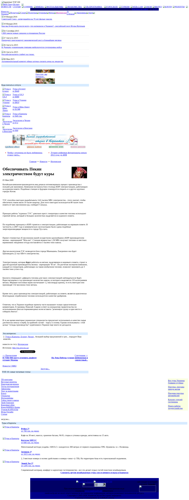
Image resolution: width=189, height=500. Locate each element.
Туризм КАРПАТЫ (9, 409)
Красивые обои (8, 405)
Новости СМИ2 (9, 366)
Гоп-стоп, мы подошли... (41, 74)
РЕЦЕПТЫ (180, 7)
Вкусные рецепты (9, 382)
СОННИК (28, 7)
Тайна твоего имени (10, 400)
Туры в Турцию (19, 100)
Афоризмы (5, 389)
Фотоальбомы (7, 398)
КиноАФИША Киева (10, 407)
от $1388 (16, 109)
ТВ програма (6, 379)
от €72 (15, 123)
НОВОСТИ (6, 7)
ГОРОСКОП (112, 7)
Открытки (5, 396)
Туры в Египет (19, 89)
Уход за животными (9, 391)
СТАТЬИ (17, 7)
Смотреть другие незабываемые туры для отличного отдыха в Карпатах (94, 473)
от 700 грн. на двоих (30, 431)
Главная (32, 161)
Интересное (56, 161)
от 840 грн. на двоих (30, 442)
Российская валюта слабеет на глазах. (18, 54)
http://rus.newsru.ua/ (20, 348)
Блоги (3, 393)
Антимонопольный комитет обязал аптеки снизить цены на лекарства (32, 61)
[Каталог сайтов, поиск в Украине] (88, 486)
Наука (51, 13)
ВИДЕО (158, 7)
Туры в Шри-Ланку (21, 107)
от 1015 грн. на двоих (30, 454)
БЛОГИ (168, 7)
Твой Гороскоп (7, 403)
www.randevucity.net (93, 491)
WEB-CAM (138, 7)
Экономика (81, 13)
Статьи (4, 414)
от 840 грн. (17, 116)
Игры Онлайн (7, 412)
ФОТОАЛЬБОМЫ (55, 7)
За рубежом (70, 13)
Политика (32, 13)
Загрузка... (45, 369)
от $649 (16, 91)
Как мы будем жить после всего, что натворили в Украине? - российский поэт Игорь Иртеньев (43, 26)
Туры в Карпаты (20, 114)
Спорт (23, 13)
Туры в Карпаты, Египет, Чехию (19, 337)
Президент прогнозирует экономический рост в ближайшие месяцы (31, 40)
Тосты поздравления (10, 386)
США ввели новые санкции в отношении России (23, 33)
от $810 (16, 102)
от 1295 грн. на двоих (30, 466)
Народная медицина (10, 384)
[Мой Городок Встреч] (45, 144)
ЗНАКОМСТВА (74, 7)
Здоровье (43, 13)
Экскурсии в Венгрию (22, 128)
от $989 (16, 97)
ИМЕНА (40, 7)
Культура (15, 13)
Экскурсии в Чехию (21, 120)
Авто (90, 13)
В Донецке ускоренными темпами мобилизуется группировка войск (32, 47)
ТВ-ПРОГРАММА (94, 7)
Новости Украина (5, 13)
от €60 (15, 130)
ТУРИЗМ (125, 7)
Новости (43, 161)
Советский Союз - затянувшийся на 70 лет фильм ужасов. (27, 19)
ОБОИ (149, 7)
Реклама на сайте (140, 9)
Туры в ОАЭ (18, 94)
